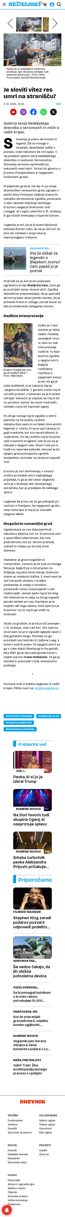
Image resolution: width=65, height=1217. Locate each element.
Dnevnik (12, 1150)
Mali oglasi (45, 1132)
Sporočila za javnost (20, 1132)
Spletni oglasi (47, 1120)
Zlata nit (44, 1154)
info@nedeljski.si (46, 688)
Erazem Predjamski (19, 722)
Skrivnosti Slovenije (19, 716)
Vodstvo (13, 1124)
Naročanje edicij (17, 1162)
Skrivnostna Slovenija (20, 729)
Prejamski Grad (48, 716)
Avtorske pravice (17, 1196)
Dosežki (12, 1128)
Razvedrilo (14, 1158)
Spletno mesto (17, 1188)
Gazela (43, 1150)
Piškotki (12, 1192)
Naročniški (14, 1180)
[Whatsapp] (43, 112)
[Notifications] (7, 1210)
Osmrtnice (45, 1128)
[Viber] (23, 112)
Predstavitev (15, 1120)
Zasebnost (14, 1204)
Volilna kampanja (17, 1200)
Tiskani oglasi (47, 1124)
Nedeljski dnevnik (18, 1154)
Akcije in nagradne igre (21, 1184)
